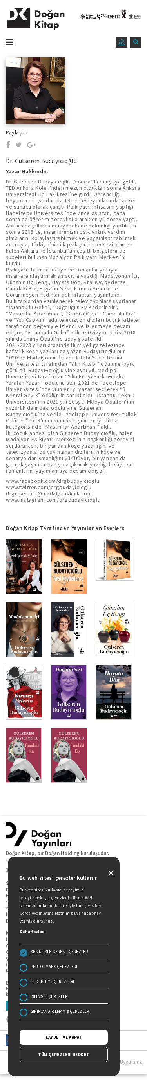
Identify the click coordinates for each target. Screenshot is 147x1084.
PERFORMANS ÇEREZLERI (54, 966)
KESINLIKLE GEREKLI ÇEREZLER (59, 951)
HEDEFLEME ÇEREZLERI (52, 981)
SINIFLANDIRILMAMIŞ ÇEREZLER (60, 1011)
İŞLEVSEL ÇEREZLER (49, 996)
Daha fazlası (33, 931)
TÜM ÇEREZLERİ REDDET (64, 1054)
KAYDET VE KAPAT (63, 1037)
